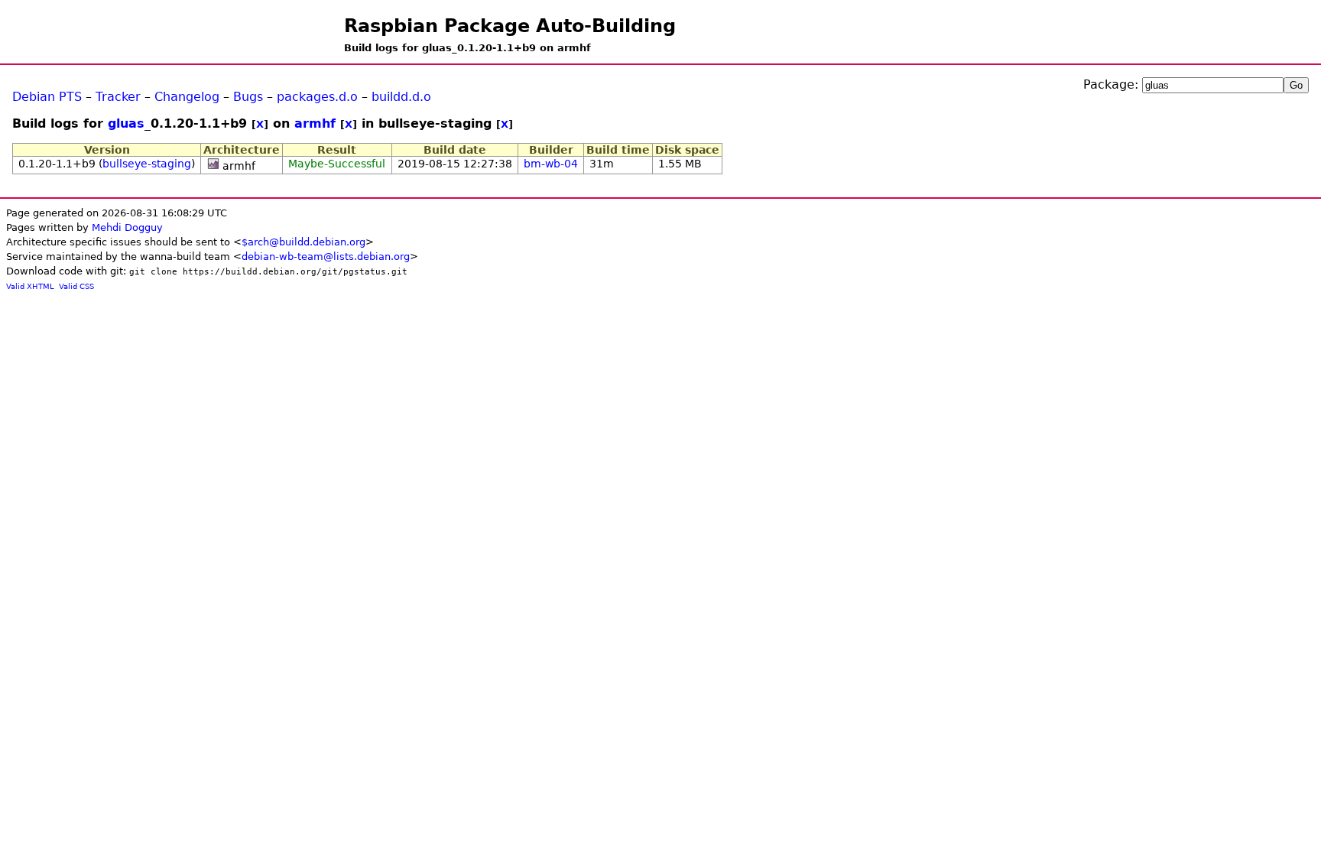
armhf (315, 123)
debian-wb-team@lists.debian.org (326, 256)
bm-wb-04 (551, 163)
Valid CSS (76, 286)
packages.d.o (317, 96)
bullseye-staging (146, 163)
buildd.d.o (401, 96)
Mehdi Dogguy (127, 227)
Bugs (248, 96)
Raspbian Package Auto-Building (510, 26)
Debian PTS (47, 96)
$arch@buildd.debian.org (303, 242)
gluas (126, 123)
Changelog (186, 96)
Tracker (118, 96)
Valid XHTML (30, 286)
